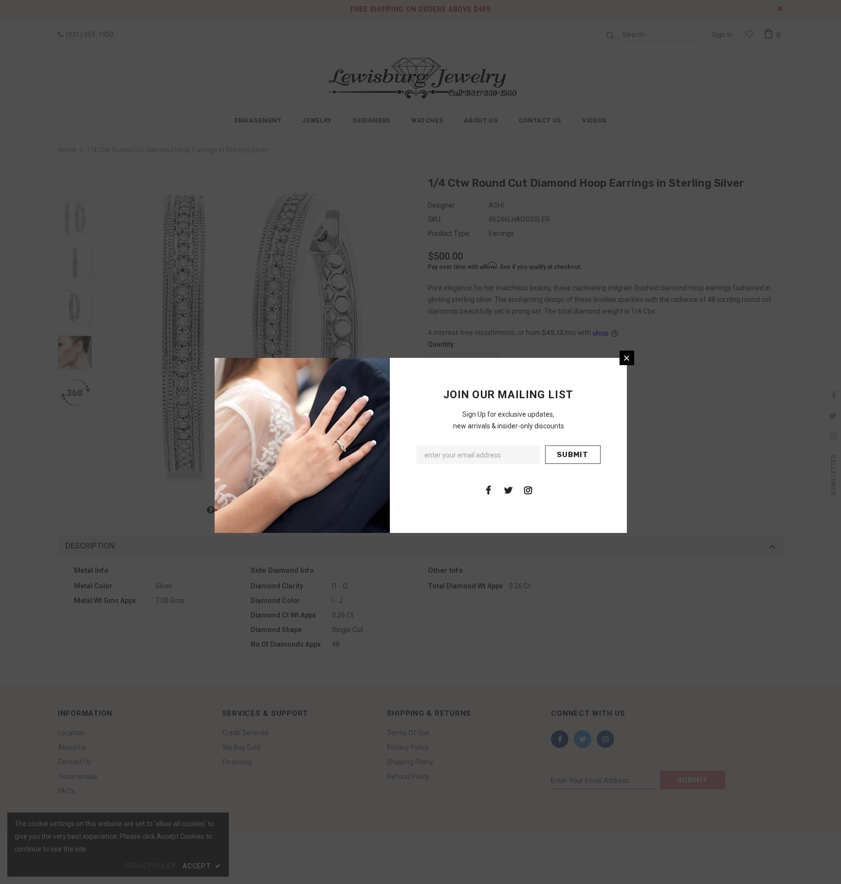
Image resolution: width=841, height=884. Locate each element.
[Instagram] (528, 489)
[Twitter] (508, 489)
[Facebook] (488, 489)
